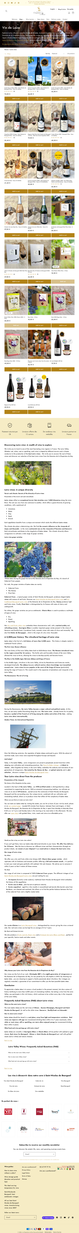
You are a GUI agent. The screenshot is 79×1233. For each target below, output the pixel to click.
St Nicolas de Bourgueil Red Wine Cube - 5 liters (62, 227)
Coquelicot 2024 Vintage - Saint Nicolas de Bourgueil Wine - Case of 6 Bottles (15, 135)
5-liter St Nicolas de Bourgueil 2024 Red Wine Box (15, 271)
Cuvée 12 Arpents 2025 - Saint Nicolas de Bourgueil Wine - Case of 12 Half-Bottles (38, 181)
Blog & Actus (62, 9)
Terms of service (57, 1232)
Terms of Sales (26, 1176)
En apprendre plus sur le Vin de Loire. (14, 44)
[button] (6, 11)
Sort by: (48, 53)
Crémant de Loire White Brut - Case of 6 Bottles (38, 227)
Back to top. (8, 1040)
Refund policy (48, 1232)
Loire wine (13, 49)
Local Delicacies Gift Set (34, 405)
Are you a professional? (29, 1167)
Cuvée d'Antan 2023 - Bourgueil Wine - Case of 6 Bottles (62, 135)
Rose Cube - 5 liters (33, 317)
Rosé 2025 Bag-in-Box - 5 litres (59, 317)
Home (6, 49)
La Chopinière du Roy (27, 1232)
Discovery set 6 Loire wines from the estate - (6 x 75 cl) (39, 361)
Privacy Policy (26, 1170)
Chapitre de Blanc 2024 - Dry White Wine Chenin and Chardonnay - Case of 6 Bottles (62, 181)
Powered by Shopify (38, 1232)
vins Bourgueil (69, 38)
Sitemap (24, 1179)
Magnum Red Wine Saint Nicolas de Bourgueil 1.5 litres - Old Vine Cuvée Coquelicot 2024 (39, 135)
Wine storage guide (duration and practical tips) (12, 1179)
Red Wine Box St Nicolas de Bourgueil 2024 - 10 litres (39, 271)
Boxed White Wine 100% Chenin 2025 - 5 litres (14, 318)
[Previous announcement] (26, 3)
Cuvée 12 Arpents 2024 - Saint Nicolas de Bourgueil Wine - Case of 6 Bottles (61, 88)
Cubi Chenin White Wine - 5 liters (59, 270)
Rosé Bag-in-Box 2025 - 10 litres (12, 361)
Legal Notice (26, 1173)
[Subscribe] (53, 1154)
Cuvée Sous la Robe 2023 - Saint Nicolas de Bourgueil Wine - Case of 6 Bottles (15, 88)
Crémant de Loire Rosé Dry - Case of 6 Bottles (15, 227)
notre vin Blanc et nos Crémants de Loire (15, 40)
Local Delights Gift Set (56, 361)
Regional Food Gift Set (10, 405)
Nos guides (70, 9)
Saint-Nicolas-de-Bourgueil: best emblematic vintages (11, 1194)
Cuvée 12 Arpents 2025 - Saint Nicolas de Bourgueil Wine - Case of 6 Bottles (38, 88)
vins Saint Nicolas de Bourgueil (54, 38)
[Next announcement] (53, 3)
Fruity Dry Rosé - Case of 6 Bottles (12, 180)
